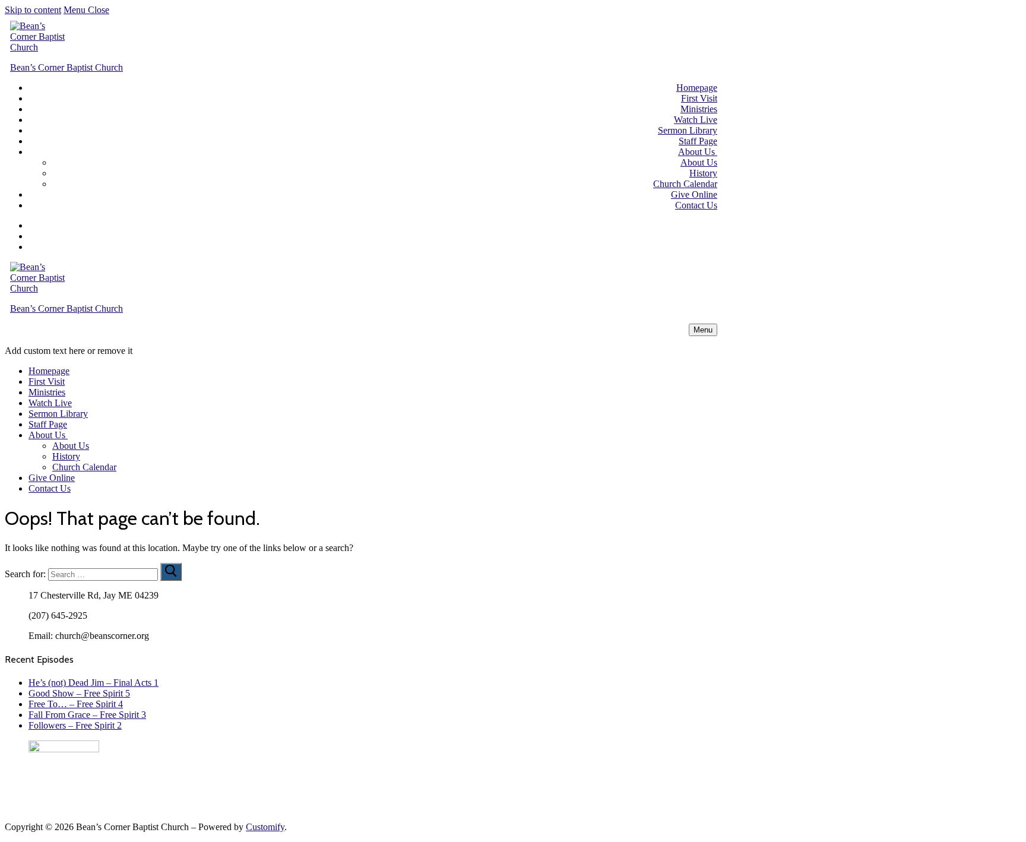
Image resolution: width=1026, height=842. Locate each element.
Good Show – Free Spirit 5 (79, 693)
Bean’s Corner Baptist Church (66, 67)
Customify (265, 827)
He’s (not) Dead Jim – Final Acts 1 (93, 683)
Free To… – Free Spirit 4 (75, 704)
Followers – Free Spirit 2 (75, 725)
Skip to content (33, 10)
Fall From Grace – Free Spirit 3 (87, 715)
